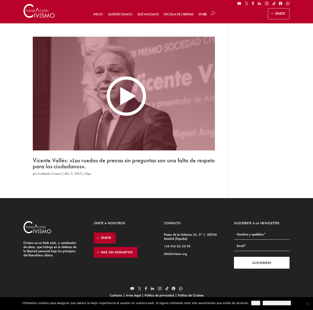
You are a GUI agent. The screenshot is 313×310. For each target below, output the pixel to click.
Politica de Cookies (276, 303)
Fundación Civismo (49, 174)
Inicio (98, 14)
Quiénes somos (120, 14)
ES (204, 14)
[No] (307, 303)
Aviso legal (133, 295)
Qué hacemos (148, 14)
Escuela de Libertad (179, 14)
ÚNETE (280, 13)
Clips (88, 174)
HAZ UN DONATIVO (117, 252)
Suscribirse (261, 262)
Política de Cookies (190, 295)
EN (201, 14)
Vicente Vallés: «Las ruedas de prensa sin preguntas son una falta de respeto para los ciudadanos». (124, 163)
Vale (255, 303)
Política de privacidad (159, 295)
